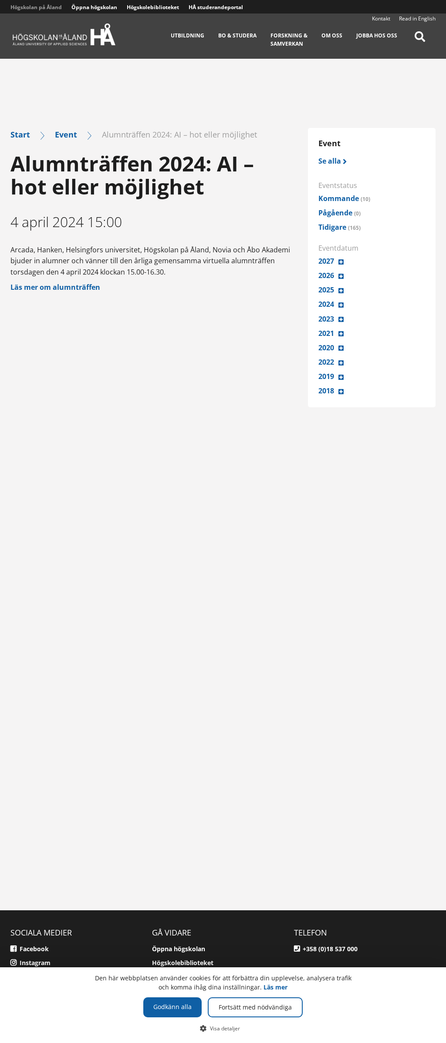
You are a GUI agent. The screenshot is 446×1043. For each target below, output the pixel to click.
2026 (326, 275)
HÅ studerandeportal (216, 7)
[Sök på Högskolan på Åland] (420, 42)
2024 (326, 304)
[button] (223, 1028)
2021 (326, 333)
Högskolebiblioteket (153, 7)
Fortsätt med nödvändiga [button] (255, 1007)
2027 (326, 261)
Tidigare (339, 227)
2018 (326, 391)
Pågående (339, 213)
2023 (326, 319)
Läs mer (275, 987)
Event (66, 134)
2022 (326, 362)
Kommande (344, 198)
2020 (326, 347)
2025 (326, 290)
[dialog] (223, 1005)
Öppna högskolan (94, 7)
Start (20, 134)
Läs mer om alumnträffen (55, 287)
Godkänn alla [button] (172, 1007)
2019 (326, 376)
